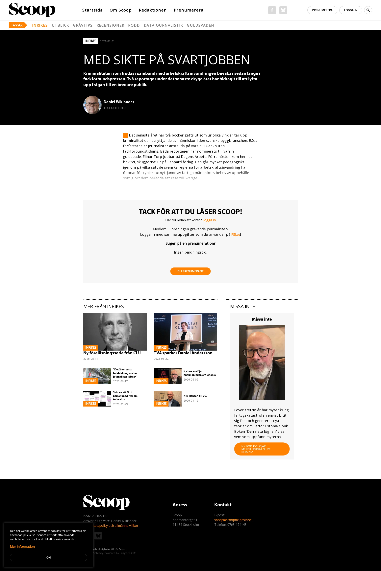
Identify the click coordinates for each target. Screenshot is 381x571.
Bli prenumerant (190, 271)
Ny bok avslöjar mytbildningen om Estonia (255, 449)
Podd (134, 25)
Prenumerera (322, 10)
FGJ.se (235, 234)
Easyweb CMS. (128, 553)
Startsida (92, 10)
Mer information (22, 546)
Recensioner (110, 25)
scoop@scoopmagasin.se (233, 520)
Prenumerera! (189, 10)
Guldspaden (200, 25)
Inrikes (40, 25)
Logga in (350, 10)
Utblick (60, 25)
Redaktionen (153, 10)
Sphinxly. (98, 553)
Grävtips (82, 25)
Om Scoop (121, 10)
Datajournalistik (163, 25)
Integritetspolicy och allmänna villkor (110, 525)
